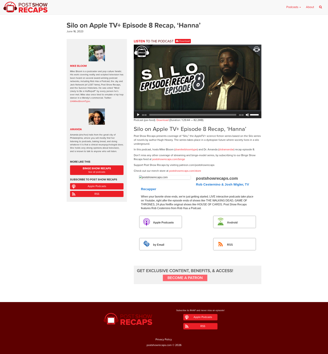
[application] (197, 114)
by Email (158, 244)
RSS (230, 244)
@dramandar (226, 149)
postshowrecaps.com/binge (168, 159)
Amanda (76, 129)
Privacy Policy (163, 339)
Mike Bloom (78, 66)
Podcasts (292, 7)
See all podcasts (97, 170)
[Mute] (247, 115)
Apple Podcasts (163, 222)
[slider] (255, 114)
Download (184, 41)
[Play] (138, 115)
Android (232, 222)
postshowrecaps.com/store (185, 171)
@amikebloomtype (186, 149)
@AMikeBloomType (80, 101)
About (310, 7)
